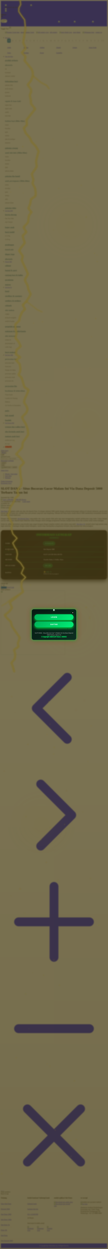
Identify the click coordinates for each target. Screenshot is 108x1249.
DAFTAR (54, 624)
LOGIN (54, 617)
